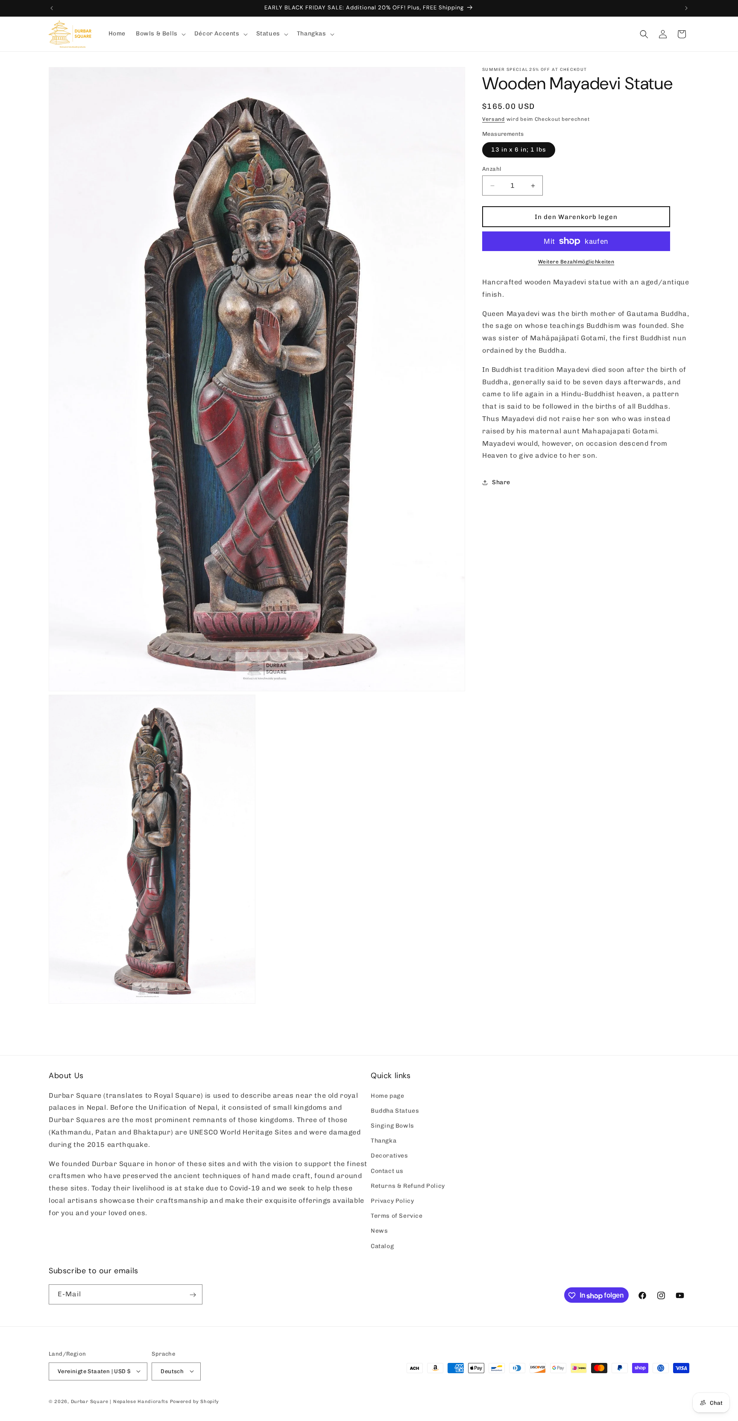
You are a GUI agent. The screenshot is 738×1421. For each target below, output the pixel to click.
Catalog (382, 1245)
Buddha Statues (395, 1110)
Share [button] (501, 482)
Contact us (387, 1170)
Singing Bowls (392, 1125)
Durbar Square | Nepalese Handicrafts (119, 1401)
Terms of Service (397, 1215)
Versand (493, 119)
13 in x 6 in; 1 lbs (518, 149)
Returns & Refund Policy (408, 1185)
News (379, 1230)
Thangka (383, 1140)
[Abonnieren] (192, 1295)
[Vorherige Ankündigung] (51, 8)
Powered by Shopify (195, 1401)
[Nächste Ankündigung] (686, 8)
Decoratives (389, 1155)
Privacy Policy (392, 1201)
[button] (160, 34)
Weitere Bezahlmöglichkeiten (576, 262)
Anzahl (491, 169)
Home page (387, 1095)
